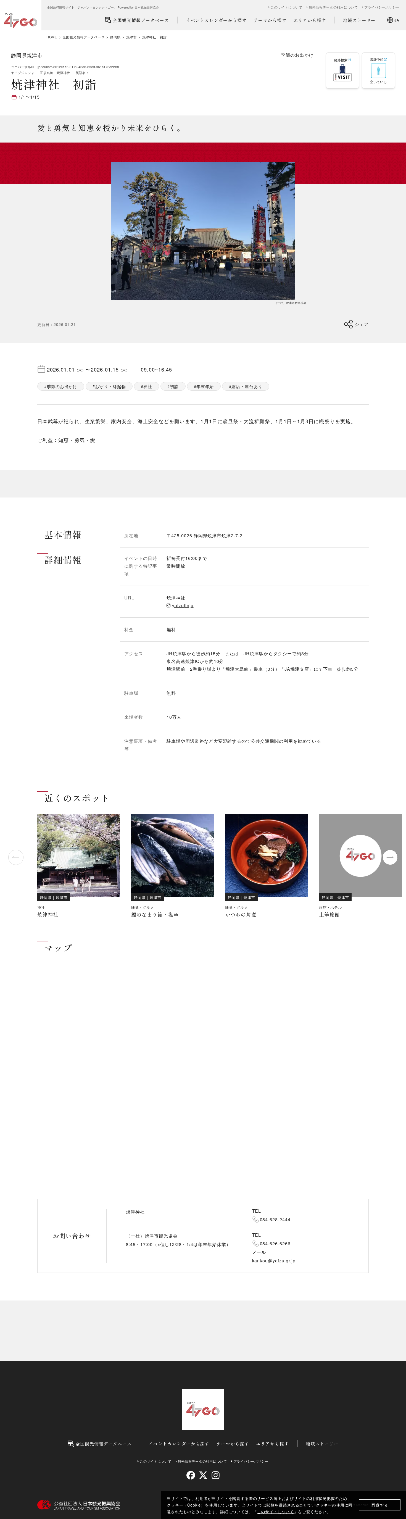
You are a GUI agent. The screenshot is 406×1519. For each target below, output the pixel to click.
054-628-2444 (275, 1219)
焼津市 (131, 37)
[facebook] (191, 1475)
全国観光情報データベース (141, 20)
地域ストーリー (359, 20)
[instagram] (215, 1475)
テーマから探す (270, 20)
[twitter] (203, 1475)
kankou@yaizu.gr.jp (274, 1260)
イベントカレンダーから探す (216, 20)
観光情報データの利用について (333, 7)
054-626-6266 (275, 1243)
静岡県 (115, 37)
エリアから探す (309, 20)
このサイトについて (275, 1511)
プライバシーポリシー (381, 7)
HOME (51, 37)
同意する (380, 1505)
